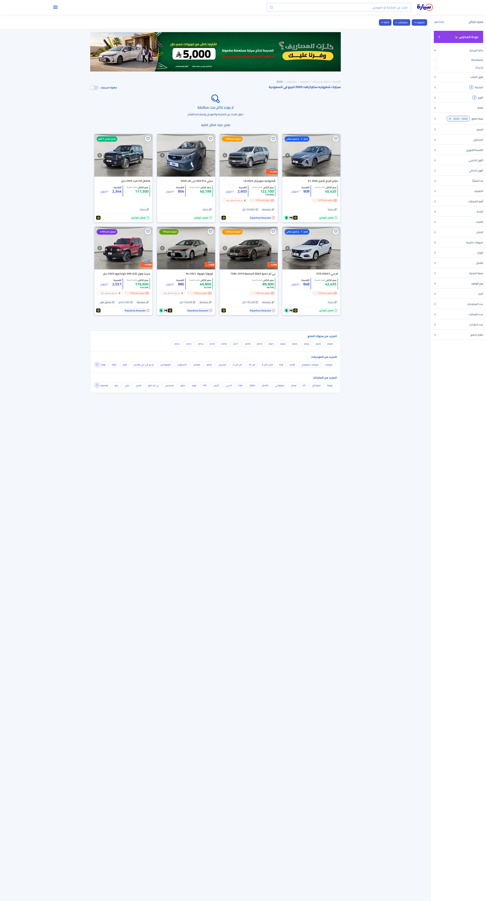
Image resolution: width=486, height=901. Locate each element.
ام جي (229, 385)
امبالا (114, 364)
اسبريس (222, 364)
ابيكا (281, 364)
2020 (386, 22)
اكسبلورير (182, 364)
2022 (283, 344)
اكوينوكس (165, 364)
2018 (247, 344)
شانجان (265, 385)
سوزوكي (279, 385)
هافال (252, 385)
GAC (205, 385)
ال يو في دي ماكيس (143, 364)
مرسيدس (169, 385)
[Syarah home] (425, 7)
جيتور (182, 385)
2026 (330, 344)
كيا (304, 385)
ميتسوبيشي (102, 385)
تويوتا (330, 385)
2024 (306, 344)
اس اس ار (237, 364)
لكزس (216, 385)
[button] (336, 139)
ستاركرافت (403, 22)
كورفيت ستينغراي (310, 364)
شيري (139, 385)
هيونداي (316, 385)
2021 (271, 344)
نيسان (293, 385)
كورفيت (329, 364)
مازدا (240, 385)
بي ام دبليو (153, 385)
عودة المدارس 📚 (466, 37)
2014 (200, 344)
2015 (212, 344)
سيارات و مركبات (321, 81)
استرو (209, 364)
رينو (116, 385)
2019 (259, 344)
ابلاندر (292, 364)
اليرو (125, 364)
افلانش (196, 364)
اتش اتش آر (267, 364)
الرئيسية (337, 81)
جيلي (127, 385)
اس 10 (252, 364)
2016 (224, 344)
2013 (188, 344)
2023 (294, 344)
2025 (318, 344)
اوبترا (103, 364)
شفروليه (421, 22)
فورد (194, 385)
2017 (235, 344)
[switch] (94, 87)
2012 (177, 344)
